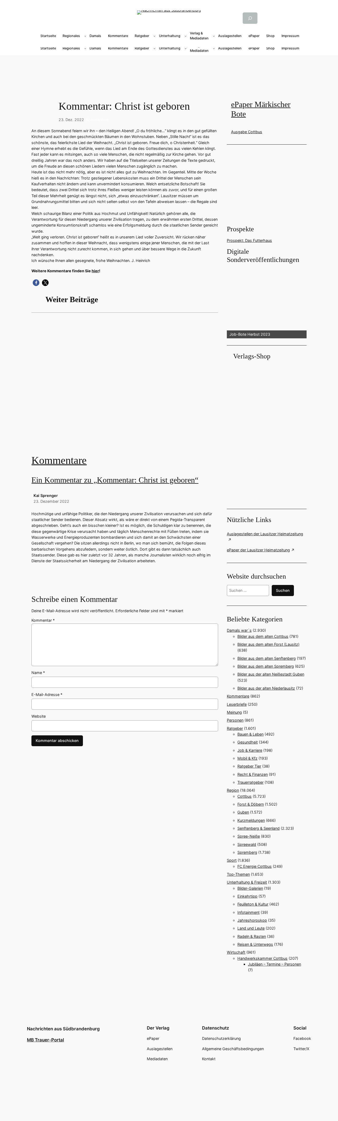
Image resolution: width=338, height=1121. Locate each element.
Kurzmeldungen (251, 820)
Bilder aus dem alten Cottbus (262, 636)
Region (233, 790)
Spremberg (247, 852)
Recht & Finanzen (252, 774)
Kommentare (97, 119)
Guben (243, 812)
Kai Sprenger (46, 495)
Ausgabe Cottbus (246, 132)
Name (38, 672)
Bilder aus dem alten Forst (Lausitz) (268, 644)
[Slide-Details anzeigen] (266, 301)
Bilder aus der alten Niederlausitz (266, 688)
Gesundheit (247, 742)
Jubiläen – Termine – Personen (274, 964)
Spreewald (246, 844)
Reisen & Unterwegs (255, 944)
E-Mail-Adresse (46, 694)
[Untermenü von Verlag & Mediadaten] (214, 36)
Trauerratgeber (250, 782)
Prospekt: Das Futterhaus (249, 240)
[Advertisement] (169, 72)
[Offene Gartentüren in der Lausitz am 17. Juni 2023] (124, 387)
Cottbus (244, 796)
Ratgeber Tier (249, 766)
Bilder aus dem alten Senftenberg (266, 658)
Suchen (283, 590)
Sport (232, 860)
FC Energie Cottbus (254, 866)
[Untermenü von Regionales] (85, 36)
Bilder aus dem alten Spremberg (265, 666)
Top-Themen (238, 874)
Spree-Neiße (248, 836)
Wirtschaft (236, 952)
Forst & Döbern (250, 804)
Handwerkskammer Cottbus (262, 958)
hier (95, 271)
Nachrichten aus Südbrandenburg (63, 1028)
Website (38, 716)
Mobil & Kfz (247, 758)
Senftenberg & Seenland (258, 828)
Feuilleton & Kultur (252, 904)
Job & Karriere (249, 750)
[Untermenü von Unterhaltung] (186, 36)
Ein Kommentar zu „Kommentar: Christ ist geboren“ (114, 480)
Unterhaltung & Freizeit (247, 882)
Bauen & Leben (250, 734)
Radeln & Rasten (251, 936)
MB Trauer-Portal (45, 1039)
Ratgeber (235, 728)
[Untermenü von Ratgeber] (154, 36)
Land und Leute (251, 928)
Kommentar (43, 620)
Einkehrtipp (247, 896)
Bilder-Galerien (250, 888)
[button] (36, 282)
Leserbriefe (237, 704)
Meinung (234, 712)
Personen (235, 720)
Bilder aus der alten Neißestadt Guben (270, 674)
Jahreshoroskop (252, 920)
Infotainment (248, 912)
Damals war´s (239, 630)
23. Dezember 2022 (51, 501)
